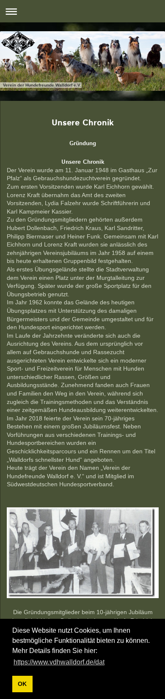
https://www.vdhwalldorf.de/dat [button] (59, 662)
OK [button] (22, 683)
